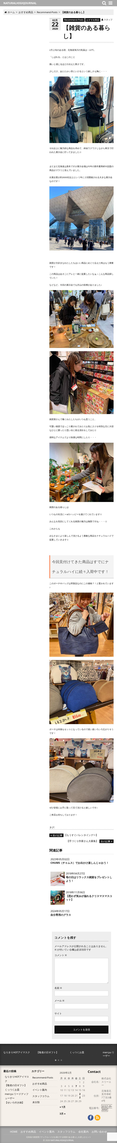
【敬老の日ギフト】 (16, 1085)
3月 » (62, 1113)
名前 (58, 988)
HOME (14, 1131)
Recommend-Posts (73, 19)
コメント (61, 955)
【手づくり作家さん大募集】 (88, 841)
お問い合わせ (99, 1131)
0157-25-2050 (106, 1108)
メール (59, 1000)
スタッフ (108, 19)
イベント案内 (39, 1089)
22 (80, 1095)
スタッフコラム (40, 1096)
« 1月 (62, 1107)
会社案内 (83, 1131)
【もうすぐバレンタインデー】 (75, 835)
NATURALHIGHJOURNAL (62, 1140)
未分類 (36, 1102)
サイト (58, 1013)
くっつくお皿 (12, 1089)
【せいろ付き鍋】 (14, 1102)
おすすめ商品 (92, 19)
